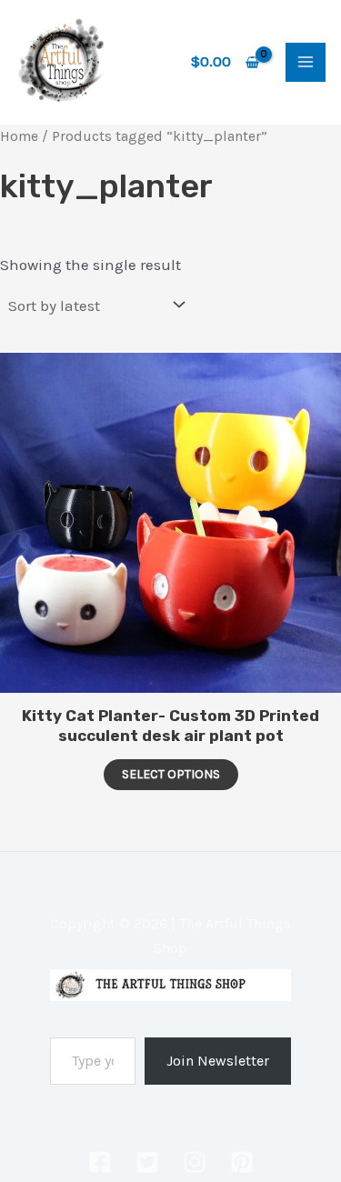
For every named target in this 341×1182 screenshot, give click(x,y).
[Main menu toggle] (306, 63)
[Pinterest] (242, 1162)
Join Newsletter (217, 1060)
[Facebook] (100, 1162)
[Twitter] (147, 1162)
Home (19, 136)
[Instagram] (194, 1162)
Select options (171, 774)
